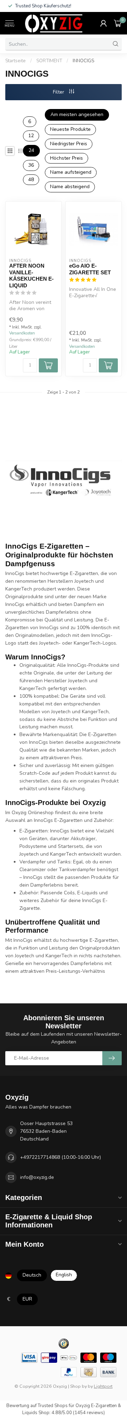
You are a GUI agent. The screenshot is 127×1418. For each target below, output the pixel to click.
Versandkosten (22, 333)
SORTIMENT (49, 61)
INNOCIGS (83, 61)
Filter (59, 92)
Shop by (78, 1386)
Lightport (103, 1386)
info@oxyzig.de (37, 1177)
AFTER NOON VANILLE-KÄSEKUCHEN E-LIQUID (31, 275)
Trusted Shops (53, 1406)
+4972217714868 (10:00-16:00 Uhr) (60, 1157)
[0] (118, 23)
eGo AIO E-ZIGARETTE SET (90, 269)
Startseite (15, 61)
